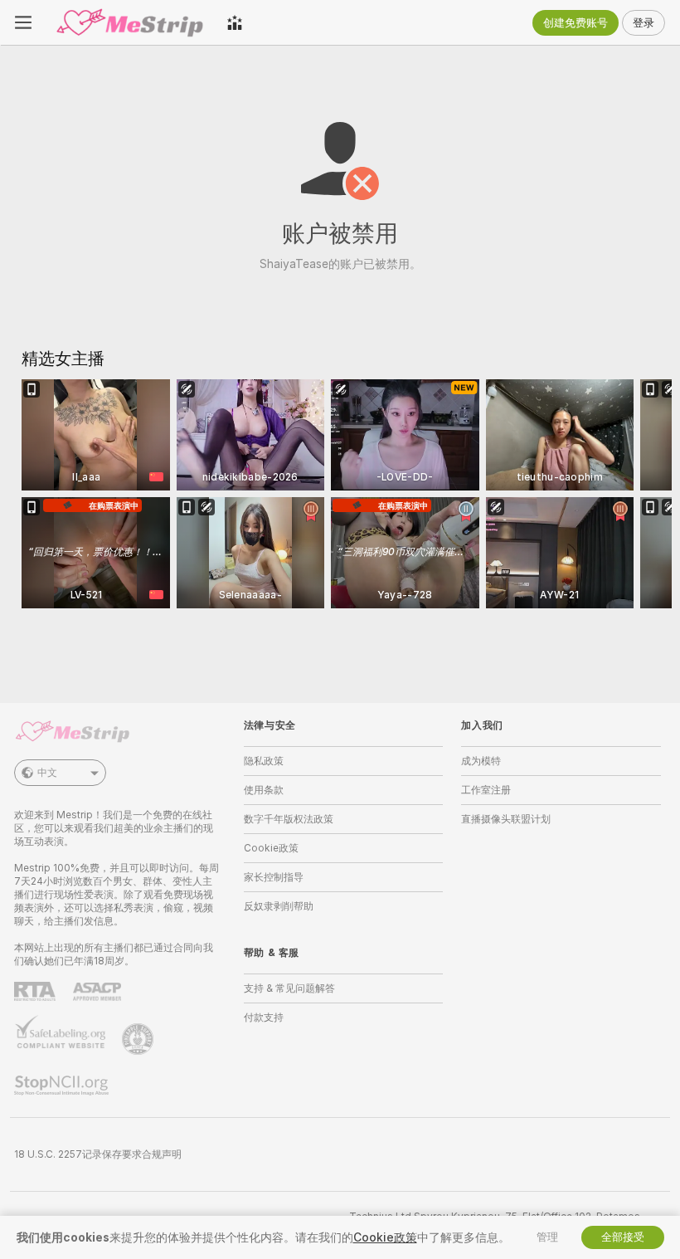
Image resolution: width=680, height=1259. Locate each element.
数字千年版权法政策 (288, 819)
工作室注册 (486, 790)
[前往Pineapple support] (139, 1039)
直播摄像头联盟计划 (506, 819)
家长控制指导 (274, 877)
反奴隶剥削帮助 (278, 906)
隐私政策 (264, 761)
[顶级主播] (234, 22)
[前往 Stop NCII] (63, 1086)
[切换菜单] (23, 22)
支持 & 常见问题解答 (289, 988)
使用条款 (264, 790)
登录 (643, 23)
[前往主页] (129, 22)
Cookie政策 (271, 848)
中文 (47, 772)
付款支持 (264, 1017)
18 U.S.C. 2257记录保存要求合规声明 (98, 1154)
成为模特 (481, 761)
